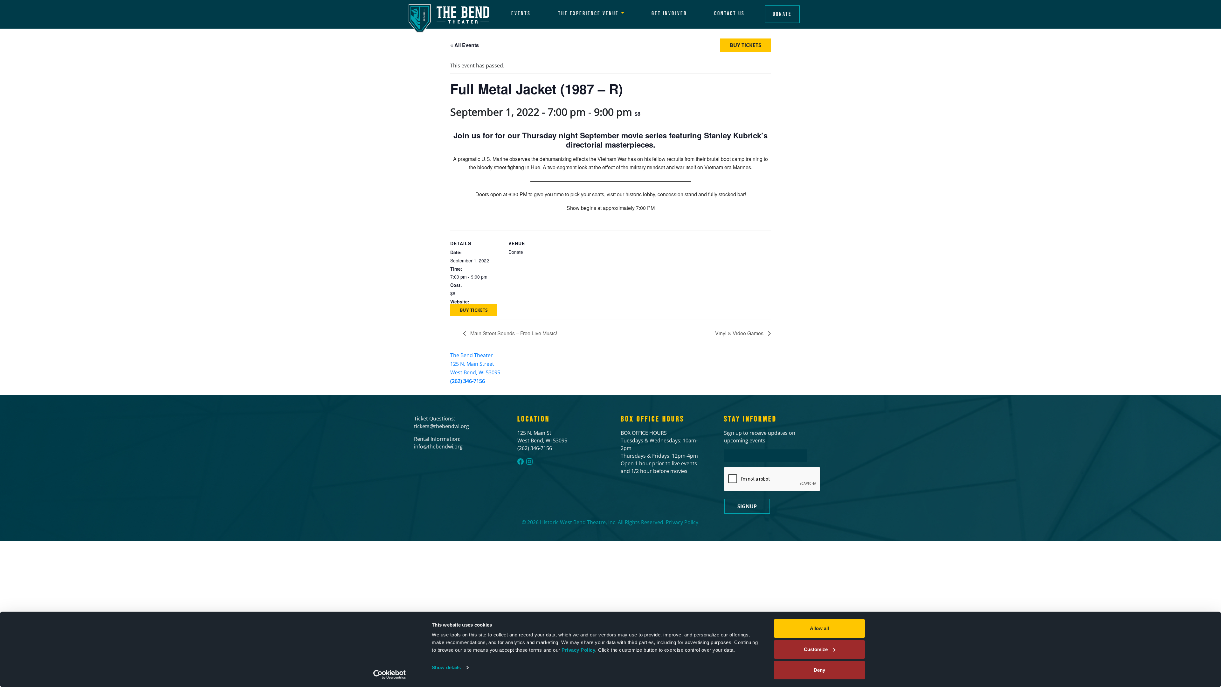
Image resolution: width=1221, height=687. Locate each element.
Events (521, 13)
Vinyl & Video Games (740, 333)
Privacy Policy (578, 650)
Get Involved (669, 13)
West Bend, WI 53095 (542, 440)
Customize (816, 649)
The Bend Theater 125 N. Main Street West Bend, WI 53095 (475, 364)
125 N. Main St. (535, 432)
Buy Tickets (745, 45)
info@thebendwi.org (438, 446)
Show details (446, 667)
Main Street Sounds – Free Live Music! (513, 333)
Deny (819, 670)
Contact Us (729, 13)
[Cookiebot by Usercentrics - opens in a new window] (389, 674)
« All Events (464, 45)
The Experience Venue (588, 13)
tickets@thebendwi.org (441, 426)
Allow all (819, 628)
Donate (782, 14)
